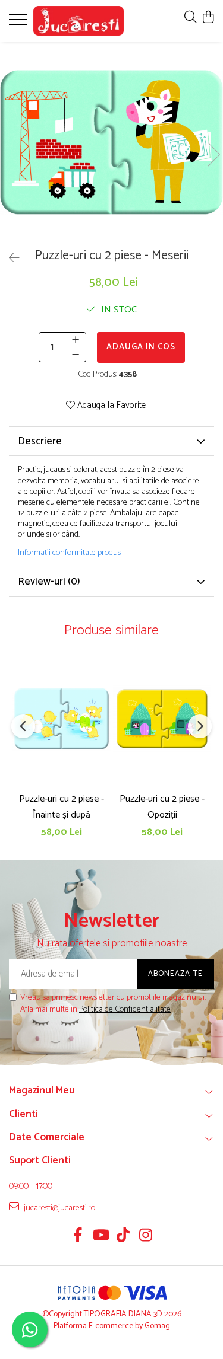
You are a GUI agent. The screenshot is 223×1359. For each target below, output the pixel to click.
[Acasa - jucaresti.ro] (78, 21)
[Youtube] (100, 1237)
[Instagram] (145, 1237)
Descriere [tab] (40, 441)
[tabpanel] (111, 142)
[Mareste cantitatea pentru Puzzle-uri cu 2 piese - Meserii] (75, 339)
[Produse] (19, 23)
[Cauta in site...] (190, 18)
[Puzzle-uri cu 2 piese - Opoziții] (162, 719)
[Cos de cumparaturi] (208, 18)
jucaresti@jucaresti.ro (58, 1207)
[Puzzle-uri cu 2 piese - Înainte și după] (61, 719)
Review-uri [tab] (49, 581)
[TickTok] (122, 1237)
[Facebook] (77, 1237)
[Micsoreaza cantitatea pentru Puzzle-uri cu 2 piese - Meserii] (75, 354)
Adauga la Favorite (110, 406)
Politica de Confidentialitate (125, 1009)
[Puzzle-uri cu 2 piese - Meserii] (111, 142)
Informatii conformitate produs (69, 553)
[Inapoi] (9, 259)
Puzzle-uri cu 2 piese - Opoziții (162, 807)
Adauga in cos (140, 347)
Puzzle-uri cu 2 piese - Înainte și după (61, 807)
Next (213, 154)
